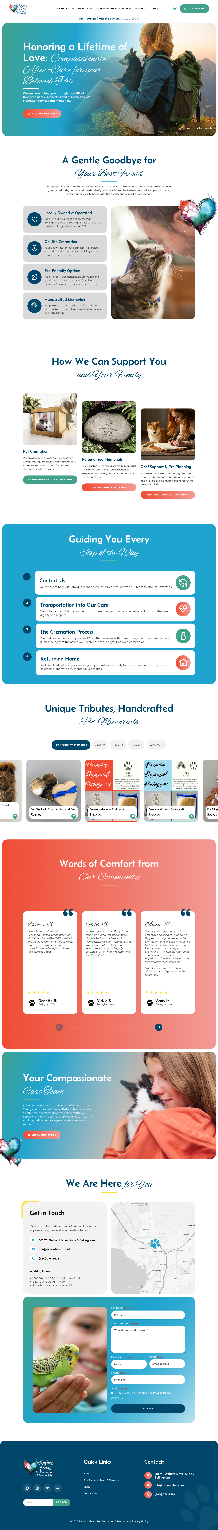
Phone (120, 1373)
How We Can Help (44, 113)
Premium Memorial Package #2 (53, 809)
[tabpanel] (109, 791)
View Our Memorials (199, 128)
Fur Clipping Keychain (164, 809)
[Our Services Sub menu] (73, 8)
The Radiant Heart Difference (113, 8)
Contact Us (196, 8)
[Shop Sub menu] (161, 8)
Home (87, 1473)
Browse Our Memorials (109, 487)
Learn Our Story (44, 1135)
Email (157, 1357)
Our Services (63, 8)
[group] (50, 959)
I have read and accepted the (143, 1393)
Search (61, 1502)
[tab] (71, 745)
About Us (83, 8)
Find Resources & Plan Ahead (167, 494)
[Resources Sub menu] (148, 8)
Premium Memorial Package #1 (111, 809)
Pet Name (122, 1308)
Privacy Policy (140, 1521)
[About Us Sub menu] (91, 8)
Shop (156, 8)
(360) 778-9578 (49, 1258)
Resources (140, 8)
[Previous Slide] (59, 1027)
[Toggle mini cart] (174, 9)
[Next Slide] (158, 1027)
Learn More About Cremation (50, 479)
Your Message (124, 1323)
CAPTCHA (117, 1398)
